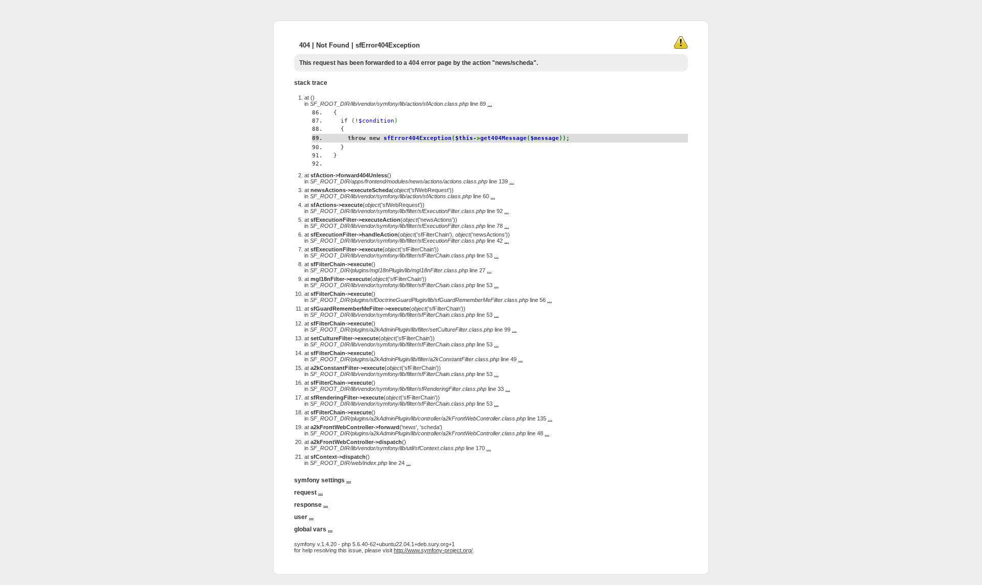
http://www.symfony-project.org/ (433, 550)
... (489, 104)
